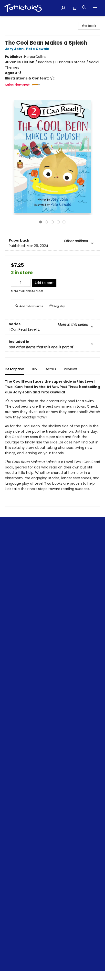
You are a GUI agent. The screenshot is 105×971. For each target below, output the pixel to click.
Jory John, (15, 48)
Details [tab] (50, 369)
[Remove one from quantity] (14, 282)
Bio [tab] (34, 369)
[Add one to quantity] (27, 282)
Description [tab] (14, 369)
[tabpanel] (52, 442)
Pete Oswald (37, 48)
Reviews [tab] (70, 369)
